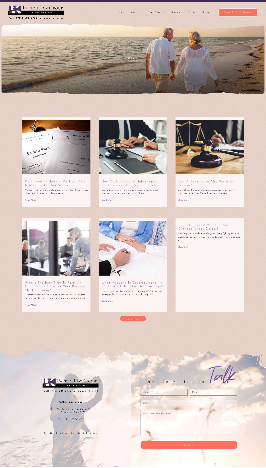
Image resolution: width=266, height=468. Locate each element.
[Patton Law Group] (70, 385)
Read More (30, 200)
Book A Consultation (238, 12)
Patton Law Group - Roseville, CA (36, 12)
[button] (133, 319)
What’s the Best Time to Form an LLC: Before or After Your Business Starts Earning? (55, 286)
